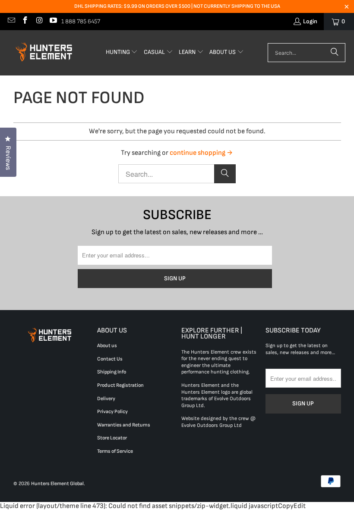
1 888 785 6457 (80, 21)
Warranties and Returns (123, 425)
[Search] (334, 52)
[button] (122, 53)
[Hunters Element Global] (45, 52)
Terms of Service (115, 451)
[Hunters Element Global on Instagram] (39, 21)
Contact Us (110, 359)
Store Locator (112, 438)
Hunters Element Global (57, 483)
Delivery (106, 398)
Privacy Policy (112, 411)
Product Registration (120, 385)
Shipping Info (111, 372)
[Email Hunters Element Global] (10, 21)
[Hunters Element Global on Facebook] (25, 21)
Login (310, 21)
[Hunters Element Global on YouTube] (53, 21)
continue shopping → (201, 153)
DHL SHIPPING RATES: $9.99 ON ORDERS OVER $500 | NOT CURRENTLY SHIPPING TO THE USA (177, 6)
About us (107, 345)
